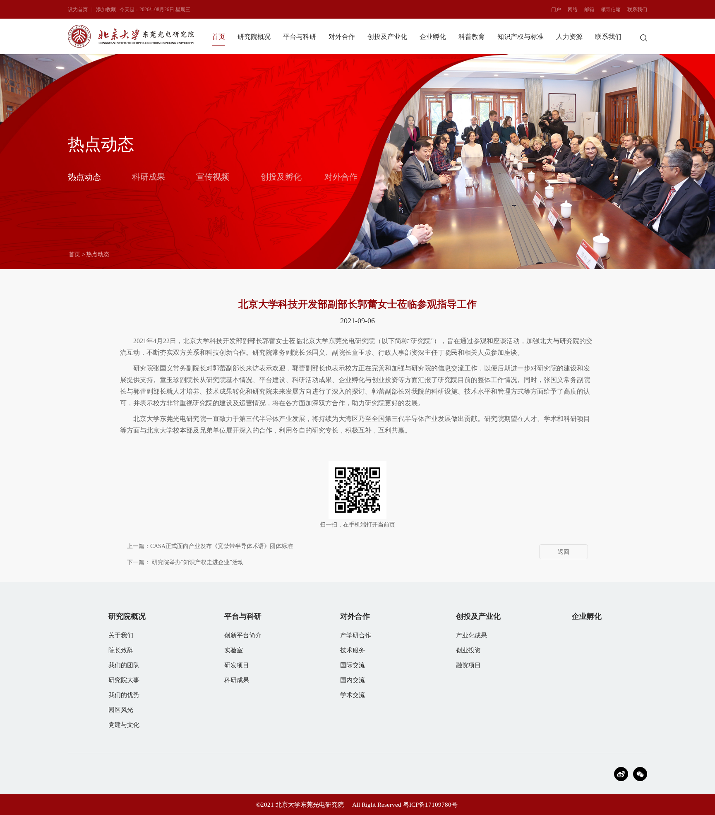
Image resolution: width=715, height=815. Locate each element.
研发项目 (236, 665)
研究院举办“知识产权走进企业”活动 (198, 562)
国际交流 (352, 665)
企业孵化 (433, 36)
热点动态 (84, 176)
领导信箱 (611, 9)
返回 (563, 552)
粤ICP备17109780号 (430, 804)
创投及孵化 (281, 176)
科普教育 (471, 36)
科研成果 (148, 176)
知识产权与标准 (520, 36)
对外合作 (342, 36)
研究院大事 (123, 680)
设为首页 (78, 9)
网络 (573, 9)
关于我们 (120, 635)
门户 (556, 9)
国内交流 (352, 680)
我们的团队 (123, 665)
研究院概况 (254, 36)
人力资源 (569, 36)
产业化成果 (471, 635)
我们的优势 (123, 695)
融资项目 (468, 665)
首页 (218, 36)
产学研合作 (355, 635)
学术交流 (352, 695)
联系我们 (637, 9)
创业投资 (468, 650)
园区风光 (120, 710)
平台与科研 (299, 36)
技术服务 (352, 650)
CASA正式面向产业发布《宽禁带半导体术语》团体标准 (221, 546)
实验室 (233, 650)
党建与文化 (123, 724)
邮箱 (589, 9)
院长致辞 (120, 650)
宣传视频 (212, 176)
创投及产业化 (387, 36)
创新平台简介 (243, 635)
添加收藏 (106, 9)
